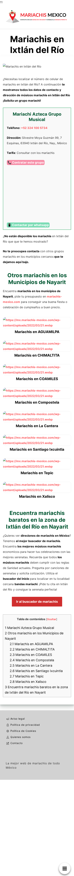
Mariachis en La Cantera (31, 665)
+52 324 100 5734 (34, 128)
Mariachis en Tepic (27, 676)
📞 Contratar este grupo (26, 162)
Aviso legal (17, 718)
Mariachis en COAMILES (31, 655)
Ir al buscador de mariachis (37, 601)
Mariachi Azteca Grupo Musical (29, 628)
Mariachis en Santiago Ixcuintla (36, 671)
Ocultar (51, 619)
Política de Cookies (23, 730)
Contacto (16, 743)
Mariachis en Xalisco (28, 682)
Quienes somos (20, 736)
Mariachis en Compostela (32, 660)
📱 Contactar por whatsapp (28, 225)
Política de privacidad (25, 724)
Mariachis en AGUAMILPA (31, 644)
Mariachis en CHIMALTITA (32, 649)
